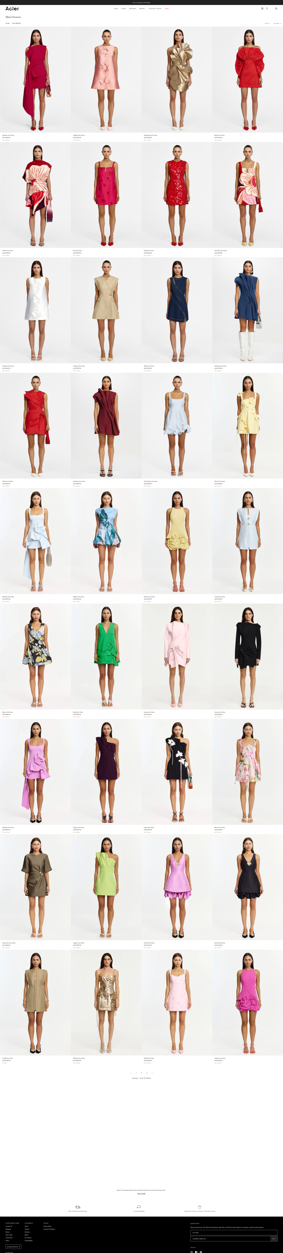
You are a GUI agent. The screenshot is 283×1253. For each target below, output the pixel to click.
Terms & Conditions (49, 1229)
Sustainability (29, 1241)
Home (8, 23)
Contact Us (9, 1226)
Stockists (27, 1232)
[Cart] (276, 8)
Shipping (8, 1229)
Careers (27, 1229)
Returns (8, 1232)
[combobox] (13, 1247)
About (26, 1226)
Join (273, 1238)
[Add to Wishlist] (69, 258)
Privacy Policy (48, 1226)
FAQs (7, 1241)
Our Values (28, 1238)
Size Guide (9, 1235)
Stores (26, 1235)
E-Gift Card (9, 1238)
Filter (266, 23)
